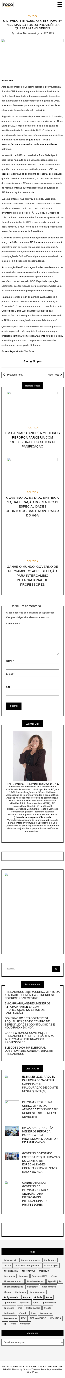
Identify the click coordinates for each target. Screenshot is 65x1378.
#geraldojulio (55, 1281)
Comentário (13, 623)
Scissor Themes (31, 1369)
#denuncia (9, 1276)
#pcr (35, 1302)
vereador (25, 1323)
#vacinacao (46, 1313)
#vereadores (10, 1318)
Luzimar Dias (21, 33)
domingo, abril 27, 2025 (42, 33)
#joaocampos (49, 1286)
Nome (10, 660)
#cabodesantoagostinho (27, 1265)
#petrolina (9, 1308)
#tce (33, 1313)
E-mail (10, 674)
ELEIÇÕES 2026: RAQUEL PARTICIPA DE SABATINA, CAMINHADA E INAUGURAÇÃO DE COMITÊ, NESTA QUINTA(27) (40, 1084)
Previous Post (14, 374)
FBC (23, 1318)
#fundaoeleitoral (35, 1281)
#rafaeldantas (33, 1308)
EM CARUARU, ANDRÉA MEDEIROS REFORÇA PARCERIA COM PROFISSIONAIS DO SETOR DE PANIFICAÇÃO (27, 1008)
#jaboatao (32, 1286)
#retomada (9, 1313)
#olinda (38, 1297)
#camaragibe (51, 1265)
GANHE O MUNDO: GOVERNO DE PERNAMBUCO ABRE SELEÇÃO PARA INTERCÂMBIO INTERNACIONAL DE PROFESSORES (32, 575)
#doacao (23, 1276)
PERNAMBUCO (38, 1318)
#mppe (26, 1297)
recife (13, 1323)
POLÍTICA (33, 16)
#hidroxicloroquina (13, 1286)
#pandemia (10, 1302)
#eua (54, 1276)
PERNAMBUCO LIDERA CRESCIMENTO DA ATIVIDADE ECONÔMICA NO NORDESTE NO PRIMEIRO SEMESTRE (32, 995)
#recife (47, 1308)
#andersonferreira (30, 1260)
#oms (49, 1297)
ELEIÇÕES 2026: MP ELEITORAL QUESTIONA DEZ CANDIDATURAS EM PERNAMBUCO (29, 1050)
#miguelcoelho (11, 1297)
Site (8, 686)
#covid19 (44, 1270)
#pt (20, 1308)
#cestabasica (11, 1270)
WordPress (32, 1372)
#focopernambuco (13, 1281)
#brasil (7, 1265)
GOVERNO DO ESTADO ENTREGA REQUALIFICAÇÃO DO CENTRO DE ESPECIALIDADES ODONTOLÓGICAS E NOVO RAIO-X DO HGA (33, 506)
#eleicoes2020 (39, 1276)
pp (5, 1323)
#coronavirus (28, 1270)
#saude (23, 1313)
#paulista (24, 1302)
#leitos (7, 1292)
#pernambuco (49, 1302)
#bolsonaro (50, 1260)
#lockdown (20, 1292)
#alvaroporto (10, 1260)
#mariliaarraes (37, 1292)
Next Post (53, 374)
